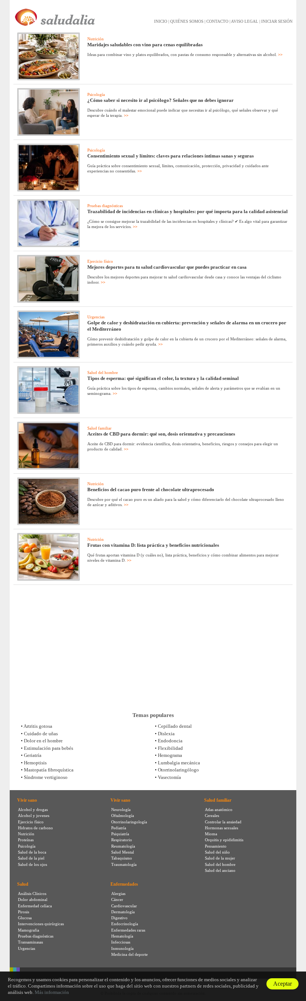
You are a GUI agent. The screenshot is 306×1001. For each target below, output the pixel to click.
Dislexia (166, 733)
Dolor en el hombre (43, 740)
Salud (22, 884)
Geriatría (32, 755)
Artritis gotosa (38, 726)
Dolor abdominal (32, 899)
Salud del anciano (220, 870)
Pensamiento (216, 846)
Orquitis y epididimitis (224, 840)
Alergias (118, 893)
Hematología (122, 936)
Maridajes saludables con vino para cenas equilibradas (145, 44)
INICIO (160, 21)
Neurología (121, 809)
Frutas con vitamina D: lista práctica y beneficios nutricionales (153, 545)
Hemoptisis (35, 762)
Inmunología (122, 948)
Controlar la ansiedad (223, 822)
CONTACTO (217, 21)
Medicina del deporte (129, 954)
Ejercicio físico (100, 261)
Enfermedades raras (128, 930)
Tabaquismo (121, 858)
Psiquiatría (120, 834)
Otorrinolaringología (129, 822)
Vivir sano (27, 800)
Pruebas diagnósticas (105, 205)
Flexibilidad (170, 748)
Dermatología (123, 912)
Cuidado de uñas (41, 733)
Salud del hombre (102, 372)
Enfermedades (124, 884)
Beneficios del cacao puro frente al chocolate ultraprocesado (150, 489)
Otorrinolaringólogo (178, 770)
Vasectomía (169, 777)
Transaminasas (30, 942)
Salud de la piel (31, 858)
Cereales (212, 815)
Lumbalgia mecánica (179, 762)
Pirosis (23, 912)
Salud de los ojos (32, 864)
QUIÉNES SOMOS (186, 21)
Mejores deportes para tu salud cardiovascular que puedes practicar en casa (167, 267)
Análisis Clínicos (32, 893)
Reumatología (123, 846)
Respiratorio (121, 840)
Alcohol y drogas (33, 809)
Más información (52, 992)
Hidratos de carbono (35, 828)
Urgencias (95, 317)
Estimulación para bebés (48, 748)
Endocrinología (124, 924)
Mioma (211, 834)
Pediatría (118, 828)
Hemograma (170, 755)
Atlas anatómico (218, 809)
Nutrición (95, 39)
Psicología (96, 94)
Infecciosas (120, 942)
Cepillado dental (175, 726)
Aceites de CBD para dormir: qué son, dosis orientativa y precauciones (161, 434)
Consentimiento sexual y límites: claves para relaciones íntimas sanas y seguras (170, 156)
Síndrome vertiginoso (46, 777)
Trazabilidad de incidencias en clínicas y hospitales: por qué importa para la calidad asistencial (187, 211)
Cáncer (117, 899)
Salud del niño (217, 852)
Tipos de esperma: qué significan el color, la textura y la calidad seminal (163, 378)
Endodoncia (170, 740)
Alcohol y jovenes (33, 815)
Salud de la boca (32, 852)
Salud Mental (122, 852)
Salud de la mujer (220, 858)
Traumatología (124, 864)
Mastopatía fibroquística (49, 770)
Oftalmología (122, 815)
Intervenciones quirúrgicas (41, 924)
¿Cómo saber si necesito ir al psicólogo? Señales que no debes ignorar (160, 100)
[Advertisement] (153, 648)
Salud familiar (99, 428)
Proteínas (26, 840)
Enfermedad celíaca (35, 906)
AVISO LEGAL (244, 21)
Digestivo (119, 918)
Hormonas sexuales (221, 828)
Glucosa (25, 918)
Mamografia (28, 930)
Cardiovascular (124, 906)
